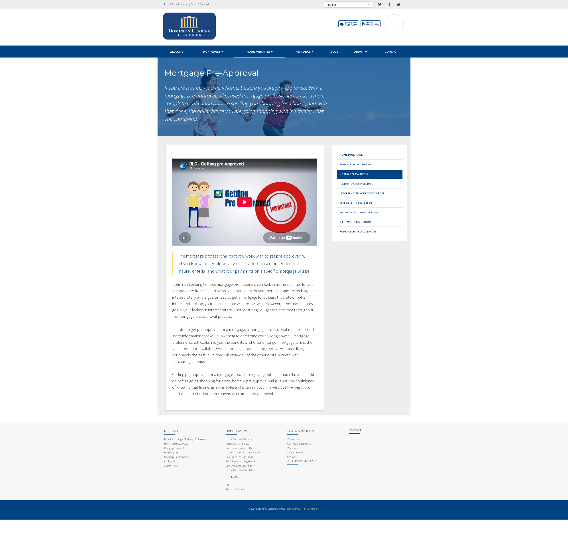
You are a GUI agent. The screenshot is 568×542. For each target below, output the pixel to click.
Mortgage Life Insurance (177, 457)
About (359, 52)
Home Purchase (258, 52)
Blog (334, 52)
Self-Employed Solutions (355, 222)
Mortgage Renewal (174, 448)
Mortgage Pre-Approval (354, 174)
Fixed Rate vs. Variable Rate (356, 183)
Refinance (303, 52)
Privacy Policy (311, 508)
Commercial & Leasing (299, 443)
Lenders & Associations (299, 452)
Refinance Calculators (237, 489)
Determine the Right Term (355, 202)
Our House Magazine (302, 461)
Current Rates (171, 465)
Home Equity (171, 452)
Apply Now (169, 461)
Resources (292, 448)
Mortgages (212, 52)
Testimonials (294, 439)
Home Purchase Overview (355, 164)
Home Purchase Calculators (357, 231)
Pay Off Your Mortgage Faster (358, 212)
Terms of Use (293, 508)
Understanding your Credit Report (361, 193)
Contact (391, 52)
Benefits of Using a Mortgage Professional (185, 439)
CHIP (228, 484)
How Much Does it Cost (176, 443)
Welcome (176, 52)
